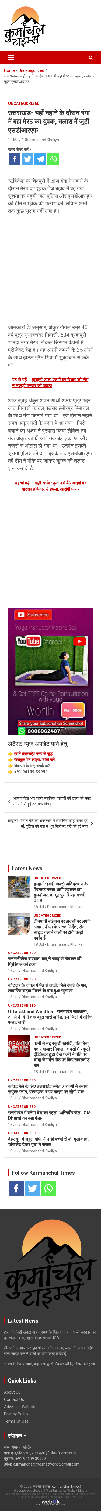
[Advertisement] (50, 269)
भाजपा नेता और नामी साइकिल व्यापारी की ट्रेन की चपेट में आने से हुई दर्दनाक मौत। (52, 801)
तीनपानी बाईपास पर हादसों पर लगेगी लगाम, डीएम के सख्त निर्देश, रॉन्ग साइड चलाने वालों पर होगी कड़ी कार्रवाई (62, 929)
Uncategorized (24, 103)
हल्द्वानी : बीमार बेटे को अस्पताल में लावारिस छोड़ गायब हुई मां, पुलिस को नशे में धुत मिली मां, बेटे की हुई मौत (48, 823)
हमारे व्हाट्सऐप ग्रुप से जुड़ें (33, 753)
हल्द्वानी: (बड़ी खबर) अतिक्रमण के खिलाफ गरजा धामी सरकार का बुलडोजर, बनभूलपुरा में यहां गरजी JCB (61, 892)
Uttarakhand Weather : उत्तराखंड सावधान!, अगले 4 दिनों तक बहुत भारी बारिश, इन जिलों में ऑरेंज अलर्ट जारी (50, 1017)
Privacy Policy (16, 1414)
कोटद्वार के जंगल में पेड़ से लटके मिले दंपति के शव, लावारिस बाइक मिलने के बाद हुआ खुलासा (47, 988)
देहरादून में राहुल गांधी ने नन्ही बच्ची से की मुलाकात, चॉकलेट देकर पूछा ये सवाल (48, 1141)
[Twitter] (27, 159)
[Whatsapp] (53, 159)
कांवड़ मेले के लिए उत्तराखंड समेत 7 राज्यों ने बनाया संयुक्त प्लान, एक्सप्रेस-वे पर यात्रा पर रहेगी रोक (48, 1089)
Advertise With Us (19, 1406)
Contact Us (14, 1399)
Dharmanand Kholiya (41, 140)
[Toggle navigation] (11, 57)
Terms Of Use (16, 1421)
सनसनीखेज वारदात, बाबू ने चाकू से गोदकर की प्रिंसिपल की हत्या (49, 1364)
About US (12, 1392)
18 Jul (39, 907)
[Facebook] (14, 159)
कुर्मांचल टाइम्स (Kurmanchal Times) (57, 1486)
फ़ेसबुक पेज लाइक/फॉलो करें (34, 759)
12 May (14, 140)
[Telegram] (40, 159)
